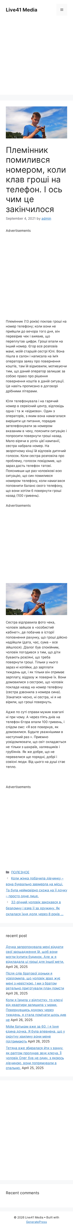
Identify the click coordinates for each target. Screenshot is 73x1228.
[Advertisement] (36, 58)
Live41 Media (21, 10)
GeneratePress (36, 1222)
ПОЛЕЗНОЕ (20, 872)
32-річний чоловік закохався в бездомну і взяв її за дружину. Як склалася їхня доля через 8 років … (34, 908)
